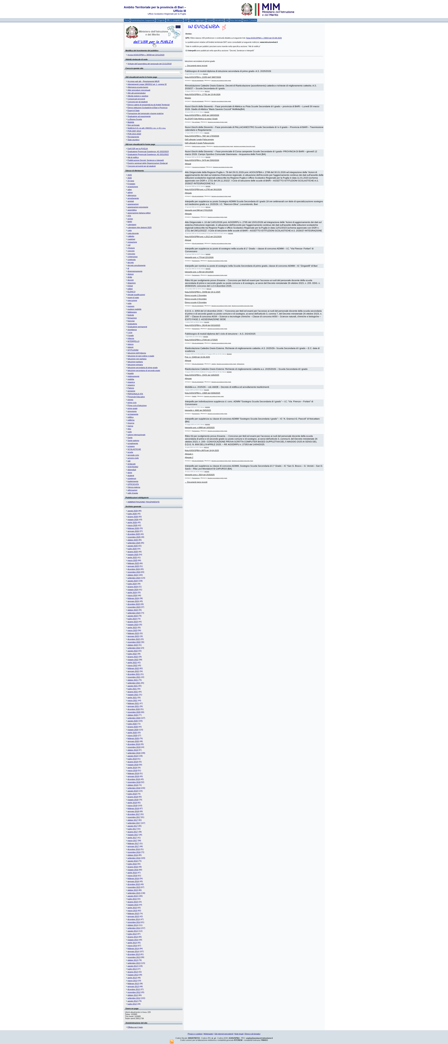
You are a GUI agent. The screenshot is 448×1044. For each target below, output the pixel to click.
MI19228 (229, 354)
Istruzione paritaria (135, 362)
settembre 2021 (134, 683)
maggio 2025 (133, 555)
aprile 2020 (132, 733)
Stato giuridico (133, 140)
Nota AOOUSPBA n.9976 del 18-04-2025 (202, 450)
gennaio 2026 (133, 531)
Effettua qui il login (135, 1027)
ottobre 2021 (133, 680)
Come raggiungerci (197, 20)
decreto (131, 263)
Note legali (238, 1034)
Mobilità (131, 122)
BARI (130, 222)
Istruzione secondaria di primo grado (143, 368)
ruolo (130, 432)
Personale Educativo (136, 397)
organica (131, 382)
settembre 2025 (134, 543)
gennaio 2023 (133, 636)
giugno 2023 (133, 622)
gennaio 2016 (133, 881)
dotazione (132, 283)
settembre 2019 (134, 753)
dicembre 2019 (134, 744)
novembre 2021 (134, 677)
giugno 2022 (133, 657)
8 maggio (131, 184)
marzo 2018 (132, 806)
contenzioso (133, 257)
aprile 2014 (132, 943)
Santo (130, 438)
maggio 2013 (133, 975)
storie (130, 473)
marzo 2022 (132, 666)
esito (129, 303)
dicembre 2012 (134, 989)
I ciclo (130, 333)
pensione (131, 391)
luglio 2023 (132, 619)
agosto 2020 (133, 721)
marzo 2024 (132, 595)
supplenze (132, 479)
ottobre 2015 (133, 890)
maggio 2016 (133, 870)
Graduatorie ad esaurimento (139, 116)
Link (226, 20)
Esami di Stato (134, 111)
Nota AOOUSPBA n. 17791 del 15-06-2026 (202, 94)
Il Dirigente (160, 20)
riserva (130, 426)
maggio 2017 (133, 835)
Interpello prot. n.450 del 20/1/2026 (199, 272)
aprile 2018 (132, 803)
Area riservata (235, 20)
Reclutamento (133, 137)
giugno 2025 (133, 552)
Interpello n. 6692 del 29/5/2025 (198, 410)
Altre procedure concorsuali (139, 90)
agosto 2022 (133, 651)
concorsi (131, 251)
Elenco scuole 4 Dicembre (196, 302)
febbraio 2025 (133, 563)
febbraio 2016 (133, 879)
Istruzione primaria (135, 365)
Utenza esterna (134, 487)
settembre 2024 (134, 578)
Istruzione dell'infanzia (137, 353)
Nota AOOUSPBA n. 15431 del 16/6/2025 (202, 375)
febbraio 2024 (133, 598)
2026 (130, 178)
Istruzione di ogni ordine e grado (141, 356)
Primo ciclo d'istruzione (137, 406)
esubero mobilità (134, 309)
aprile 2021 (132, 698)
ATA (129, 216)
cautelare (131, 239)
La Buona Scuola (135, 119)
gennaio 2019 (133, 776)
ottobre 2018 (133, 785)
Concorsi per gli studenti (138, 102)
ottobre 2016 (133, 855)
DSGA (130, 286)
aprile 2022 (132, 663)
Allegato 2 (189, 458)
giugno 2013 (133, 972)
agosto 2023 (133, 616)
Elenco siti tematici (252, 1034)
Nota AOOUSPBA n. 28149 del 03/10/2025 (202, 325)
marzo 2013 (132, 981)
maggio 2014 (133, 940)
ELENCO (131, 292)
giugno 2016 (133, 867)
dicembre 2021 (134, 674)
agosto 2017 (133, 826)
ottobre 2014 (133, 925)
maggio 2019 (133, 765)
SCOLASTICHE (134, 449)
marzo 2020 (132, 736)
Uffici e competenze (174, 20)
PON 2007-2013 (134, 131)
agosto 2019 (133, 756)
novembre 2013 (134, 957)
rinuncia (131, 423)
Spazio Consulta (250, 20)
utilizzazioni (132, 490)
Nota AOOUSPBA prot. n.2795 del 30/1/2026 (203, 189)
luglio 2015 (132, 899)
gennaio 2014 (133, 951)
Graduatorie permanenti (137, 327)
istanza (130, 344)
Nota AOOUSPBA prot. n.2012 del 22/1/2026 (203, 237)
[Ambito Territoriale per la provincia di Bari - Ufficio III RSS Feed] (172, 1041)
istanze (130, 347)
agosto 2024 (133, 581)
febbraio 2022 (133, 668)
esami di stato (133, 298)
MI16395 (206, 112)
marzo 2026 (132, 525)
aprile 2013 (132, 978)
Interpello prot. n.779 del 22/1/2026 (199, 257)
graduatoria (132, 324)
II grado (131, 336)
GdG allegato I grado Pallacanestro (199, 140)
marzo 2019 (132, 771)
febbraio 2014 (133, 949)
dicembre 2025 (134, 534)
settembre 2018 (134, 788)
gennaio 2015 (133, 916)
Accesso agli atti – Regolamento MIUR (143, 81)
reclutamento (133, 414)
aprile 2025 (132, 558)
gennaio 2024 (133, 601)
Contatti (210, 20)
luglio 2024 (132, 584)
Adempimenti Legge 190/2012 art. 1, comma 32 (147, 84)
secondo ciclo (133, 455)
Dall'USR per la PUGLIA (138, 149)
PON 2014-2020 (134, 134)
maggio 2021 (133, 695)
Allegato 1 (189, 454)
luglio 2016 (132, 864)
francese (131, 321)
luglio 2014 (132, 934)
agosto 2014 (133, 931)
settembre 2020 (134, 718)
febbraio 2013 (133, 984)
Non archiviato (134, 125)
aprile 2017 (132, 838)
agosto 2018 (133, 791)
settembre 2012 (134, 998)
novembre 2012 (134, 992)
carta (130, 230)
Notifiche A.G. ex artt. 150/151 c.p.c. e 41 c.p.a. (147, 128)
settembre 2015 (134, 893)
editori (130, 289)
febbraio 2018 (133, 808)
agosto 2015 (133, 896)
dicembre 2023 (134, 604)
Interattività (219, 20)
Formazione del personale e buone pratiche (146, 114)
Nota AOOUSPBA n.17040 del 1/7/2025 (201, 340)
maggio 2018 (133, 800)
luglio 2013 (132, 969)
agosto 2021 (133, 686)
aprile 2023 (132, 628)
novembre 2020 (134, 712)
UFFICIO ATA (133, 484)
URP (186, 20)
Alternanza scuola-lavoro (138, 87)
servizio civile (133, 458)
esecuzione (132, 301)
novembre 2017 (134, 817)
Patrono (131, 388)
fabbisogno (132, 312)
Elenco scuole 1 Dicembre (196, 295)
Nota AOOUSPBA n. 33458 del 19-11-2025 (202, 292)
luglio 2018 (132, 794)
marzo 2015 (132, 911)
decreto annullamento (136, 265)
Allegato (188, 193)
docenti (131, 280)
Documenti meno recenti (196, 66)
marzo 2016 (132, 876)
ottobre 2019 (133, 750)
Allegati (188, 164)
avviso (130, 219)
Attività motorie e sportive (138, 96)
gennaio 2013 (133, 987)
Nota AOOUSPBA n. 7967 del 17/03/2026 (202, 136)
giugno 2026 (133, 517)
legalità (131, 373)
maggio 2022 (133, 660)
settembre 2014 (134, 928)
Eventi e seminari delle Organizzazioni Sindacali (148, 163)
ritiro (129, 429)
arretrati (131, 201)
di (128, 268)
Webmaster (208, 1034)
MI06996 (208, 186)
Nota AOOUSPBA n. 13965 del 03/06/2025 (202, 393)
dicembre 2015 (134, 884)
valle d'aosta (133, 493)
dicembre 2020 (134, 709)
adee (130, 190)
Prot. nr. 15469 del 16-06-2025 (197, 357)
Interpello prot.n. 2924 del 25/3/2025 (200, 475)
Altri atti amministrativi (137, 93)
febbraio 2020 (133, 738)
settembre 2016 (134, 858)
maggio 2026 (133, 520)
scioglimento (133, 443)
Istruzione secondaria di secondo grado (144, 371)
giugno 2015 (133, 902)
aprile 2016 (132, 873)
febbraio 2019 (133, 773)
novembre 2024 (134, 572)
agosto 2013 (133, 966)
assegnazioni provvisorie (138, 207)
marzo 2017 (132, 841)
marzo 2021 (132, 701)
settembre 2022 (134, 648)
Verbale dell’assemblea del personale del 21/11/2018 (150, 64)
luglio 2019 (132, 759)
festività (131, 315)
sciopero (131, 446)
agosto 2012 (133, 1001)
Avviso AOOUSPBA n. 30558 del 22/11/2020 (146, 55)
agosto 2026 (133, 511)
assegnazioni (133, 204)
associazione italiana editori (139, 213)
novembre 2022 (134, 642)
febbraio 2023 (133, 633)
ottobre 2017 (133, 820)
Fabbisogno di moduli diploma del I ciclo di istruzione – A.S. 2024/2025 (220, 334)
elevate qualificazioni (136, 295)
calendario (132, 225)
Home (126, 20)
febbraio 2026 (133, 528)
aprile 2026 (132, 523)
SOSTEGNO (133, 467)
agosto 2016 (133, 861)
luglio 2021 (132, 689)
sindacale (132, 464)
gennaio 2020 (133, 741)
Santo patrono (133, 441)
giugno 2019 (133, 762)
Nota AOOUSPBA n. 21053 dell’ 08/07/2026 (203, 77)
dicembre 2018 (134, 779)
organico (131, 385)
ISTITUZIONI (133, 350)
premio (130, 400)
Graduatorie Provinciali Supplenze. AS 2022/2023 (148, 152)
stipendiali (132, 470)
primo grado (132, 408)
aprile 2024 (132, 593)
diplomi (131, 274)
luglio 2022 (132, 654)
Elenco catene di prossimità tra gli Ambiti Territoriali (149, 105)
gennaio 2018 (133, 811)
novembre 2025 (134, 537)
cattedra (131, 236)
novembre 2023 (134, 607)
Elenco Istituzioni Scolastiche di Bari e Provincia (147, 108)
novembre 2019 (134, 747)
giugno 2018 (133, 797)
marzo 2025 (132, 560)
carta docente (133, 233)
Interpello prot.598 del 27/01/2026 (199, 210)
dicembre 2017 (134, 814)
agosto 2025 (133, 546)
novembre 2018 (134, 782)
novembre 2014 (134, 922)
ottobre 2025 (133, 540)
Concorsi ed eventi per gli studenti (142, 166)
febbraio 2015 (133, 914)
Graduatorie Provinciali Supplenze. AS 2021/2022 (148, 154)
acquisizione (133, 187)
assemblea (132, 210)
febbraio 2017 (133, 844)
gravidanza (132, 330)
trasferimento (133, 481)
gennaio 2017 (133, 846)
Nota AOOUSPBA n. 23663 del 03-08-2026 (264, 38)
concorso (131, 254)
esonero (131, 306)
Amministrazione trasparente (142, 20)
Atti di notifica (133, 157)
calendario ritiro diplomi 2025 (140, 228)
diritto (130, 277)
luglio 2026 (132, 514)
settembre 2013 (134, 963)
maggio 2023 (133, 625)
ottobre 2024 (133, 575)
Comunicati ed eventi (136, 99)
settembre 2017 (134, 823)
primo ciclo (132, 403)
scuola (130, 452)
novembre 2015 (134, 887)
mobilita (131, 379)
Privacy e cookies (195, 1034)
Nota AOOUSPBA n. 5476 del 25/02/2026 (202, 160)
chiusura (131, 248)
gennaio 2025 (133, 566)
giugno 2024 (133, 587)
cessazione (132, 242)
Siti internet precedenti (224, 1034)
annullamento (133, 198)
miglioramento (133, 376)
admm (130, 193)
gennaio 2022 (133, 671)
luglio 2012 (132, 1004)
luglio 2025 (132, 549)
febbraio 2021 (133, 703)
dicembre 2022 (134, 639)
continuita (132, 260)
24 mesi (131, 181)
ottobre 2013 (133, 960)
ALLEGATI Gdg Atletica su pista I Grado (201, 119)
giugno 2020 (133, 727)
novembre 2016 (134, 852)
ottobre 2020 (133, 715)
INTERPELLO (133, 341)
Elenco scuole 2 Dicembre (196, 299)
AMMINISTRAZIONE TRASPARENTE (144, 502)
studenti (131, 476)
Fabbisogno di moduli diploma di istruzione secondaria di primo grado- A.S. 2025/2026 (228, 71)
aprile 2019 (132, 768)
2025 (130, 175)
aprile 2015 (132, 908)
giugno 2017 (133, 832)
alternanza (132, 195)
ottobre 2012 (133, 995)
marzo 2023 (132, 630)
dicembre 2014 (134, 919)
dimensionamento (135, 271)
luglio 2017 (132, 829)
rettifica (130, 417)
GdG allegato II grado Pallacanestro (199, 143)
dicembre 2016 (134, 849)
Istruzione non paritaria (137, 359)
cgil (129, 245)
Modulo (188, 98)
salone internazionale (136, 435)
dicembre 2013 (134, 954)
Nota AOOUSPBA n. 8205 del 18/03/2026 (202, 115)
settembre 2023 (134, 613)
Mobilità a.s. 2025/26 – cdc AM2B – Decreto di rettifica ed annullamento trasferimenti (227, 387)
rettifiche (131, 420)
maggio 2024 (133, 590)
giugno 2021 (133, 692)
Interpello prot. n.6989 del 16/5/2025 (200, 428)
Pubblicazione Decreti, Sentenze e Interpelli (146, 160)
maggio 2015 (133, 905)
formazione (132, 318)
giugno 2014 (133, 937)
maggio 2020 (133, 730)
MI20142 (205, 74)
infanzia (131, 338)
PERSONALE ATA (135, 394)
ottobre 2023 (133, 610)
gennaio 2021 (133, 706)
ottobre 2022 (133, 645)
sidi (129, 461)
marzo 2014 (132, 946)
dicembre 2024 (134, 569)
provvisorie (132, 411)
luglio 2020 (132, 724)
